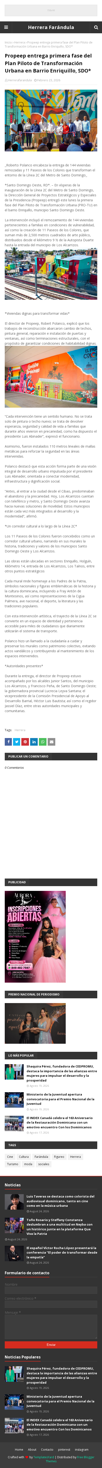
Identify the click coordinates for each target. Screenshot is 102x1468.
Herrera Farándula (51, 27)
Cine (10, 1157)
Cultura (24, 1157)
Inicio (8, 42)
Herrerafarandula (20, 80)
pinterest (64, 1450)
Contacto (47, 1450)
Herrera (19, 42)
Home (19, 1450)
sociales (43, 1164)
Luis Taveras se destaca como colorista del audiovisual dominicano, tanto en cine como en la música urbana (60, 1201)
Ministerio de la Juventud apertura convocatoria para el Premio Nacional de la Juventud (60, 1099)
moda (28, 1164)
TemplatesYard (43, 1457)
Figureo (59, 1157)
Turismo (12, 1164)
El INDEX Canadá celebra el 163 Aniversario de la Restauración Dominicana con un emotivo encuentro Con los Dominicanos (60, 1122)
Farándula (41, 1157)
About (32, 1450)
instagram (81, 1450)
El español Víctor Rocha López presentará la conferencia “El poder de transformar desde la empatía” (62, 1252)
